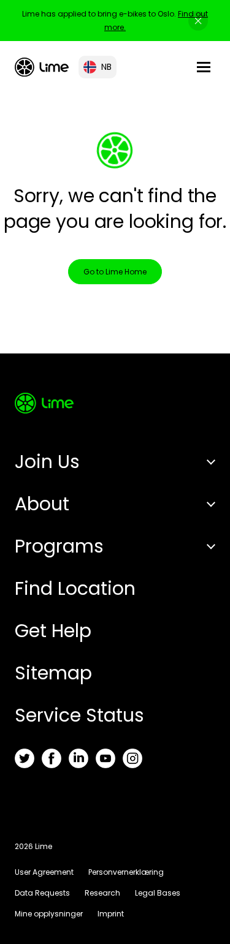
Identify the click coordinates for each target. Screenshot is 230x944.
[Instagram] (132, 758)
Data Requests (42, 893)
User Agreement (44, 872)
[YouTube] (105, 758)
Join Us (47, 461)
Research (102, 893)
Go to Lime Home (115, 271)
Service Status (79, 715)
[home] (42, 67)
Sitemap (53, 673)
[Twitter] (24, 758)
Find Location (75, 588)
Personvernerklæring (126, 872)
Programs (59, 546)
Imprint (111, 913)
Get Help (53, 630)
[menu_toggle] (203, 67)
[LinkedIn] (78, 758)
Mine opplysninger (49, 913)
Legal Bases (157, 893)
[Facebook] (51, 758)
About (42, 504)
